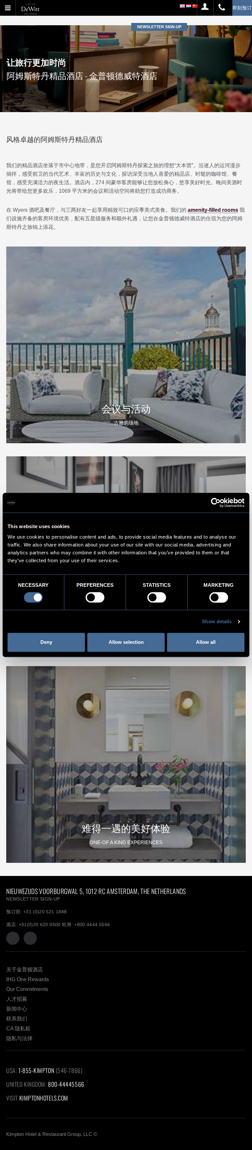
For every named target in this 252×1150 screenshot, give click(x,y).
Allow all (206, 642)
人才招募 (16, 999)
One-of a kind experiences (126, 842)
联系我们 (16, 1018)
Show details (217, 621)
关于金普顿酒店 (24, 969)
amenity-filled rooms (213, 210)
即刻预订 (242, 7)
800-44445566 (66, 1084)
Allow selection (126, 642)
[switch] (95, 597)
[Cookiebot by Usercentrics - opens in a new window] (215, 502)
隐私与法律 (19, 1038)
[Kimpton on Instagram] (30, 938)
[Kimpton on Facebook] (12, 938)
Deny (46, 642)
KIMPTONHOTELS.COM (43, 1098)
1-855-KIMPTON (36, 1070)
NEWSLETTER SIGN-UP (33, 899)
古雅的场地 (126, 423)
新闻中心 (16, 1009)
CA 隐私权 (18, 1028)
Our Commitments (27, 989)
